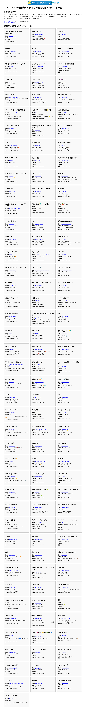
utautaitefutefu (65, 176)
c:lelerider (11, 429)
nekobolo (11, 128)
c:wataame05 (38, 333)
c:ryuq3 (11, 254)
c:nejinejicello (12, 316)
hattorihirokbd (65, 492)
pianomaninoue (65, 668)
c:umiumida (38, 572)
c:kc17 (10, 333)
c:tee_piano (38, 51)
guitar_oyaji (12, 587)
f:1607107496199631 (67, 270)
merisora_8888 (65, 349)
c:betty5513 (12, 446)
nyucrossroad (38, 476)
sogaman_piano (65, 128)
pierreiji (63, 476)
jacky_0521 (12, 492)
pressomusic (65, 683)
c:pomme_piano (13, 145)
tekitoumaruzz (65, 522)
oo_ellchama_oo (39, 382)
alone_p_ (11, 382)
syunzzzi (64, 239)
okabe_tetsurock (65, 461)
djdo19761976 (12, 285)
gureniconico (12, 698)
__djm (10, 522)
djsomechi (64, 635)
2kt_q (63, 602)
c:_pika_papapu (39, 224)
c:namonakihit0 (13, 539)
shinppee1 (38, 652)
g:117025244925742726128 (16, 683)
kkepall (11, 82)
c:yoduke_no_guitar (14, 570)
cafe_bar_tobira (65, 300)
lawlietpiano (64, 555)
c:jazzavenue (38, 285)
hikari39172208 (65, 429)
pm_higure (38, 160)
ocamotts (64, 285)
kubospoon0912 (39, 82)
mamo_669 (12, 191)
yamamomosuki (65, 570)
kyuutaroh (37, 130)
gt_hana (11, 176)
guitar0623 (38, 603)
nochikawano (12, 300)
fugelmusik (38, 112)
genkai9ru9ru (38, 412)
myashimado (65, 160)
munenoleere (65, 446)
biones (11, 36)
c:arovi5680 (38, 587)
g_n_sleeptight (39, 66)
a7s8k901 (64, 254)
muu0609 (37, 364)
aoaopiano (11, 635)
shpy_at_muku (12, 507)
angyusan (64, 191)
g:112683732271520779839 (42, 254)
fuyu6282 (64, 652)
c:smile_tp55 (12, 412)
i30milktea (37, 300)
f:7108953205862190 (14, 208)
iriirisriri (11, 66)
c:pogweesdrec (39, 191)
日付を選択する (8, 21)
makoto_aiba (65, 539)
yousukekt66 (38, 318)
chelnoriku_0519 (13, 668)
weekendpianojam (66, 51)
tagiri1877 (11, 160)
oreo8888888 (38, 507)
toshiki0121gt (65, 112)
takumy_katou (38, 618)
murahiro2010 (12, 618)
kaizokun (11, 224)
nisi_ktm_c (64, 34)
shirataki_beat (12, 270)
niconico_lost (12, 652)
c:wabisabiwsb (39, 34)
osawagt (64, 366)
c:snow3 (37, 492)
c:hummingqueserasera (41, 461)
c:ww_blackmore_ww (40, 429)
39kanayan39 (12, 51)
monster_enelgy (65, 507)
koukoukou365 (65, 382)
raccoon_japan (39, 636)
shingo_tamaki (12, 602)
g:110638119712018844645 (42, 270)
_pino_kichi (38, 668)
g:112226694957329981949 (16, 364)
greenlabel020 (65, 66)
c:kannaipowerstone (66, 224)
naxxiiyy (63, 82)
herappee (37, 145)
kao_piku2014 (65, 316)
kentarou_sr (64, 97)
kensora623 (38, 176)
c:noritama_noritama (40, 206)
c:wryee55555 (38, 522)
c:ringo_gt (64, 206)
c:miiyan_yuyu (38, 97)
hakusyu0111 (38, 349)
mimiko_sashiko (39, 239)
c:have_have (65, 397)
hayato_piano (38, 683)
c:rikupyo (64, 145)
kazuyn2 (64, 412)
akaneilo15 (64, 333)
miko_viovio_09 (13, 112)
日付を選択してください (10, 22)
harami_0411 (38, 555)
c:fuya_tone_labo (13, 97)
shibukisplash (38, 446)
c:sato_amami (12, 397)
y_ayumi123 (12, 555)
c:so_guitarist (12, 239)
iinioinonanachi (39, 539)
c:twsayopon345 (13, 349)
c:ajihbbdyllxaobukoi (66, 618)
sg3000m (11, 461)
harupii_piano (65, 587)
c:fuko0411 (38, 397)
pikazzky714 (12, 476)
